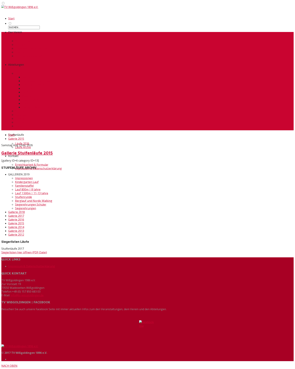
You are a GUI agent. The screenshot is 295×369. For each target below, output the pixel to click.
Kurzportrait (23, 41)
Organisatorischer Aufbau (31, 48)
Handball (20, 115)
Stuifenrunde (23, 197)
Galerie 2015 (16, 139)
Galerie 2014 (16, 227)
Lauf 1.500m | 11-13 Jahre (31, 193)
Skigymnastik (30, 100)
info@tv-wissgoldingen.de (27, 295)
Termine (20, 45)
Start (11, 18)
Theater (20, 126)
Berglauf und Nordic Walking (33, 201)
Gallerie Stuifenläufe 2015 (27, 152)
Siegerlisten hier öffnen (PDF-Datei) (24, 252)
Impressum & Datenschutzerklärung (38, 168)
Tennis (19, 122)
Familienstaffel (24, 186)
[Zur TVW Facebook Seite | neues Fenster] (147, 331)
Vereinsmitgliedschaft (29, 56)
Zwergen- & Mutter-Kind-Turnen (43, 107)
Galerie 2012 (16, 234)
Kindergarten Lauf (27, 182)
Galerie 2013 (16, 231)
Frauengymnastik (33, 85)
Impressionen (24, 178)
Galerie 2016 (16, 219)
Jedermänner (30, 88)
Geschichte (22, 52)
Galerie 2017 (16, 216)
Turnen (20, 73)
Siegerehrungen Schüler (30, 204)
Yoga (25, 103)
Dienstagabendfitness (36, 81)
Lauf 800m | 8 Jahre (27, 189)
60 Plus (19, 111)
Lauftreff (27, 92)
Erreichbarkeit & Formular (31, 165)
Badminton (29, 77)
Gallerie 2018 (16, 212)
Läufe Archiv (23, 147)
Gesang (20, 118)
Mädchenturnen (32, 96)
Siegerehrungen (25, 208)
